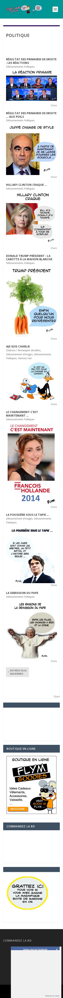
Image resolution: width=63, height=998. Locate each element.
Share (54, 105)
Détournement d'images (19, 354)
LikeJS (57, 996)
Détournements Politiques (20, 66)
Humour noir (25, 358)
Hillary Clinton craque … (26, 185)
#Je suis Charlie (18, 346)
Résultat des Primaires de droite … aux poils (31, 115)
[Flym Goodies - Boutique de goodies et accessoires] (32, 813)
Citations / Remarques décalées (23, 350)
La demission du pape (22, 593)
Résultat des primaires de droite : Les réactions (31, 61)
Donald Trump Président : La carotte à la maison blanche (29, 257)
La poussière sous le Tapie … (27, 515)
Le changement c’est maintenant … (22, 413)
